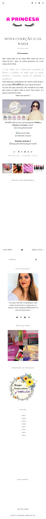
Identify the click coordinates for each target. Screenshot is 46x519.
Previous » (38, 250)
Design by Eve (30, 515)
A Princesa (20, 515)
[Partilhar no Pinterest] (25, 152)
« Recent (7, 250)
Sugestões (26, 155)
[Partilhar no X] (19, 152)
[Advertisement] (23, 457)
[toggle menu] (3, 3)
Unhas (34, 155)
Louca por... (16, 155)
